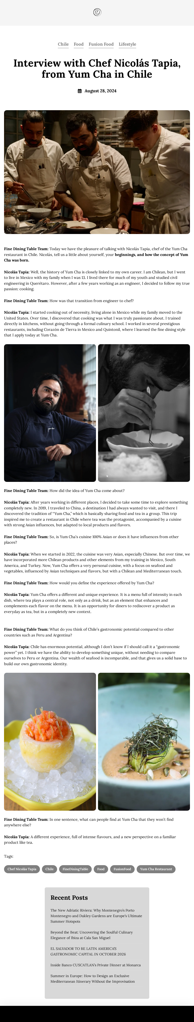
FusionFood (122, 869)
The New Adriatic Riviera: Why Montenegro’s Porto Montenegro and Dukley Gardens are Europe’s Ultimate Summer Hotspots (96, 916)
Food (79, 44)
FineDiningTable (75, 869)
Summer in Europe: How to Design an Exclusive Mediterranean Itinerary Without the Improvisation (93, 979)
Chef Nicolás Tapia (22, 869)
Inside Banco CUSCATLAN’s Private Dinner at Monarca (96, 965)
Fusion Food (101, 44)
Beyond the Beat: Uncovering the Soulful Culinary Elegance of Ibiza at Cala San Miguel (92, 935)
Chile (63, 44)
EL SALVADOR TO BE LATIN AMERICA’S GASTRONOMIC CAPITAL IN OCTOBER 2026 (88, 951)
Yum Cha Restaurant (156, 869)
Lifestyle (127, 44)
